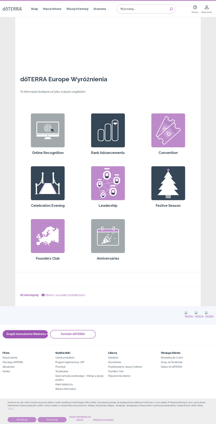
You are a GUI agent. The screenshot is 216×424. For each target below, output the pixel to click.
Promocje (60, 366)
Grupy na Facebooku (172, 362)
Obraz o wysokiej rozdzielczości (65, 295)
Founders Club (116, 371)
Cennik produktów (64, 357)
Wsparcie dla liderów (119, 375)
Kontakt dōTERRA (73, 334)
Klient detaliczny (64, 384)
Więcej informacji (77, 8)
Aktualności (9, 366)
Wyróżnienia (114, 362)
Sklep (34, 8)
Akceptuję (22, 419)
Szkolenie (113, 357)
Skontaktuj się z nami (172, 357)
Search (171, 9)
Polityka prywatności (103, 420)
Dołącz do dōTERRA (171, 366)
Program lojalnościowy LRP (69, 362)
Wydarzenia (61, 371)
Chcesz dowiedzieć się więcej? (80, 418)
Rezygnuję (52, 419)
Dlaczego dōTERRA (13, 362)
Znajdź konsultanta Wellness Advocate (27, 334)
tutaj (11, 408)
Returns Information (65, 388)
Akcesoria (99, 8)
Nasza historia (52, 8)
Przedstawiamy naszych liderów (125, 366)
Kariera (6, 371)
